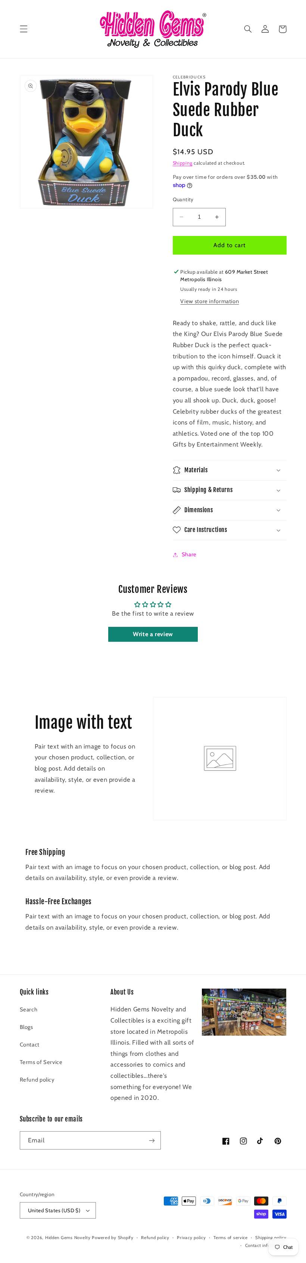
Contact (30, 1044)
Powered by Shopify (112, 1237)
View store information (209, 301)
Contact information (266, 1245)
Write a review (153, 634)
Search (29, 1009)
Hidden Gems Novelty (68, 1237)
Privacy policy (191, 1237)
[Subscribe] (151, 1140)
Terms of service (230, 1237)
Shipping (183, 163)
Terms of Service (41, 1062)
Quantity (183, 199)
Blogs (26, 1027)
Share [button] (189, 554)
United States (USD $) (54, 1210)
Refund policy (37, 1079)
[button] (23, 29)
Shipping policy (270, 1237)
